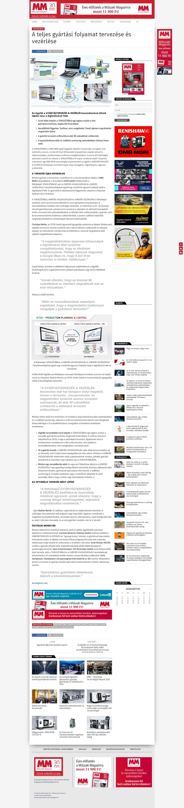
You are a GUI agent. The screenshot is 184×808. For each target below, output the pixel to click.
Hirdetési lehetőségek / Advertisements (58, 749)
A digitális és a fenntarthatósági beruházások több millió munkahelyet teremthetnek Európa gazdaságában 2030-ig (92, 648)
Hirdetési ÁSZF (135, 749)
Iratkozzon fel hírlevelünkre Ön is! (46, 782)
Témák (34, 22)
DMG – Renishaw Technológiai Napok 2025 (98, 678)
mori (84, 624)
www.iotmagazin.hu (53, 797)
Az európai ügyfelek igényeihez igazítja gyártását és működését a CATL (71, 680)
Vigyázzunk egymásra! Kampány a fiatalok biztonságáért (139, 534)
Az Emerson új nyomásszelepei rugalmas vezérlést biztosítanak (71, 734)
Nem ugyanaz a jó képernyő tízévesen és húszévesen (137, 484)
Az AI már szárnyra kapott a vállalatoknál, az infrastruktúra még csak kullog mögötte (138, 373)
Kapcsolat (83, 749)
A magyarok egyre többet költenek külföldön (136, 438)
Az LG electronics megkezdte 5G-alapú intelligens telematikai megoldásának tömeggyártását (139, 558)
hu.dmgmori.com (40, 583)
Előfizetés (80, 22)
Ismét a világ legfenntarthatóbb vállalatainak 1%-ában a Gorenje (139, 397)
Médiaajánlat (96, 22)
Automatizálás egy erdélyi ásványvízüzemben (136, 418)
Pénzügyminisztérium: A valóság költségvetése (139, 503)
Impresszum (96, 749)
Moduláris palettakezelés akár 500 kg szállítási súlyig (98, 734)
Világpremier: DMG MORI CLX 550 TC (43, 733)
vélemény (36, 627)
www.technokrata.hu (40, 797)
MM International (50, 22)
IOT (137, 22)
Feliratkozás (122, 120)
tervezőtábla (93, 624)
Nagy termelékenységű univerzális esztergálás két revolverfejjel (99, 708)
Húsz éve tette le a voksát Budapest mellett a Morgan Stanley (137, 464)
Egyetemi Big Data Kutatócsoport (52, 645)
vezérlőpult (54, 627)
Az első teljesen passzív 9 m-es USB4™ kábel (139, 361)
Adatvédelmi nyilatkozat (115, 749)
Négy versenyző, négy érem (137, 349)
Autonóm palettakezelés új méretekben (71, 707)
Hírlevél (111, 22)
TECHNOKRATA (125, 22)
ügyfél (102, 624)
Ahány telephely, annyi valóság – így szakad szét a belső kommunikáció (138, 475)
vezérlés (45, 627)
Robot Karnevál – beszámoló (40, 707)
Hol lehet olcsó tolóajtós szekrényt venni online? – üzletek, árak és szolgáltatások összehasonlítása (139, 547)
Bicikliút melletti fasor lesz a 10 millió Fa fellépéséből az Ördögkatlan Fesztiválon (139, 450)
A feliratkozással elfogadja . (131, 115)
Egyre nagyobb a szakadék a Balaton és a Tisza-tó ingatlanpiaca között (137, 408)
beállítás (57, 624)
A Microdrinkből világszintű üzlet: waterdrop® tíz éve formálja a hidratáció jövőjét (137, 428)
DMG (64, 624)
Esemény (67, 22)
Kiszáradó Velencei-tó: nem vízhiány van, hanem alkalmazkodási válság (137, 524)
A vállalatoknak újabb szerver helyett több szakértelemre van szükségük (138, 494)
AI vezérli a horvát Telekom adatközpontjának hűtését (44, 678)
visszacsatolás (67, 627)
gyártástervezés (74, 624)
